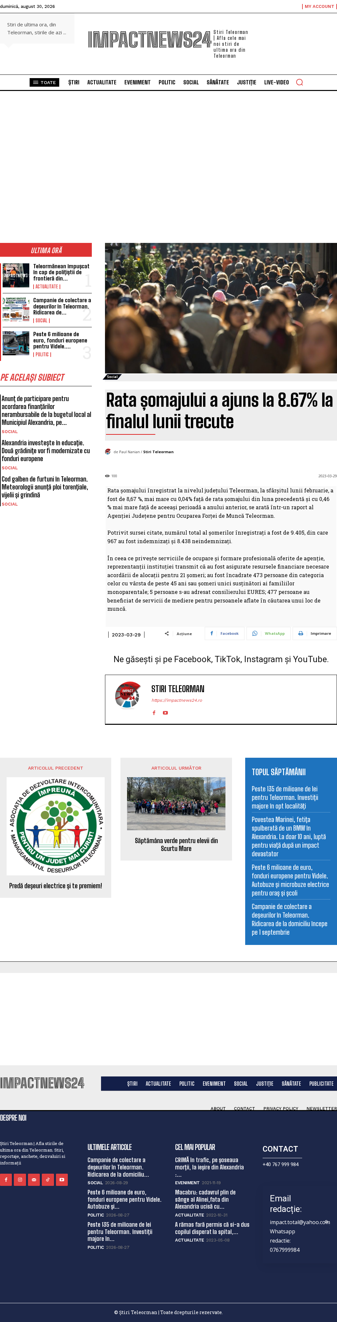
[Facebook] (153, 711)
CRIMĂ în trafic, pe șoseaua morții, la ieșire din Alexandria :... (209, 1167)
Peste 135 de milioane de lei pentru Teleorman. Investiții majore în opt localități (285, 797)
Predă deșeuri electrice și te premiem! (55, 886)
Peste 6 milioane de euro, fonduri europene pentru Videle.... (60, 340)
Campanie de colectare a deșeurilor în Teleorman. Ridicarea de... (62, 306)
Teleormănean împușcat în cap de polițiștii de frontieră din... (61, 272)
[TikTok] (48, 1180)
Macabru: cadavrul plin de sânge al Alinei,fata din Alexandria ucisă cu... (205, 1199)
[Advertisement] (168, 1019)
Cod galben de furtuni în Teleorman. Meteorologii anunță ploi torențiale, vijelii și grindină (45, 487)
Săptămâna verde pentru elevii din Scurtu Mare (176, 844)
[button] (299, 82)
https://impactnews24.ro (176, 700)
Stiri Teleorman (158, 451)
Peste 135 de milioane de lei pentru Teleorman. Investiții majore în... (120, 1231)
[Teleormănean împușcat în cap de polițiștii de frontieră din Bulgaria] (16, 275)
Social (41, 320)
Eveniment (187, 1182)
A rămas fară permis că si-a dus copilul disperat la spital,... (212, 1228)
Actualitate (47, 286)
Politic (42, 354)
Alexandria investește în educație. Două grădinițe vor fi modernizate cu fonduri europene (46, 450)
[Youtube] (165, 711)
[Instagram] (20, 1180)
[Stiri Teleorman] (109, 452)
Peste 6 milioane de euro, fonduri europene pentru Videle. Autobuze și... (125, 1199)
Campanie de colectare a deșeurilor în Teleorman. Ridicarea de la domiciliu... (118, 1167)
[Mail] (34, 1180)
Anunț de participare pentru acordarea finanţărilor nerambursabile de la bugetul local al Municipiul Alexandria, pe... (46, 410)
